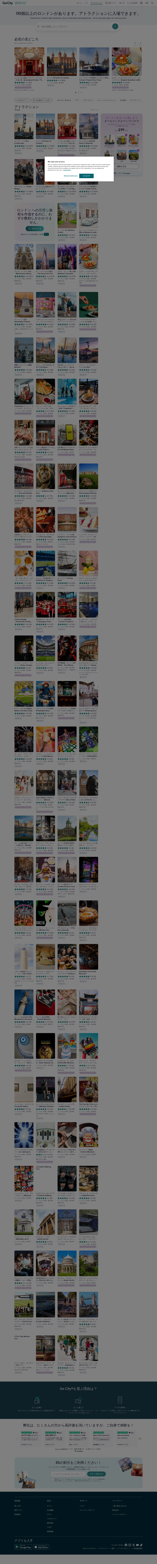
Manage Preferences (71, 176)
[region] (79, 169)
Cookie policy (67, 170)
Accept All (86, 176)
